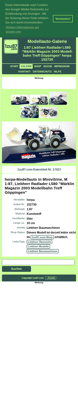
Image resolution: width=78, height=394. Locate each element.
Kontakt (24, 71)
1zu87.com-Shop (42, 237)
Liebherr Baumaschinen (43, 251)
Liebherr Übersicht (39, 241)
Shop (37, 66)
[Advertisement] (40, 83)
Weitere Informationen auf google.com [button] (22, 29)
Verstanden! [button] (63, 18)
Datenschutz (42, 71)
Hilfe (57, 71)
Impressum (61, 66)
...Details (50, 278)
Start (14, 66)
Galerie (26, 66)
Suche (47, 66)
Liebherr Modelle (38, 246)
